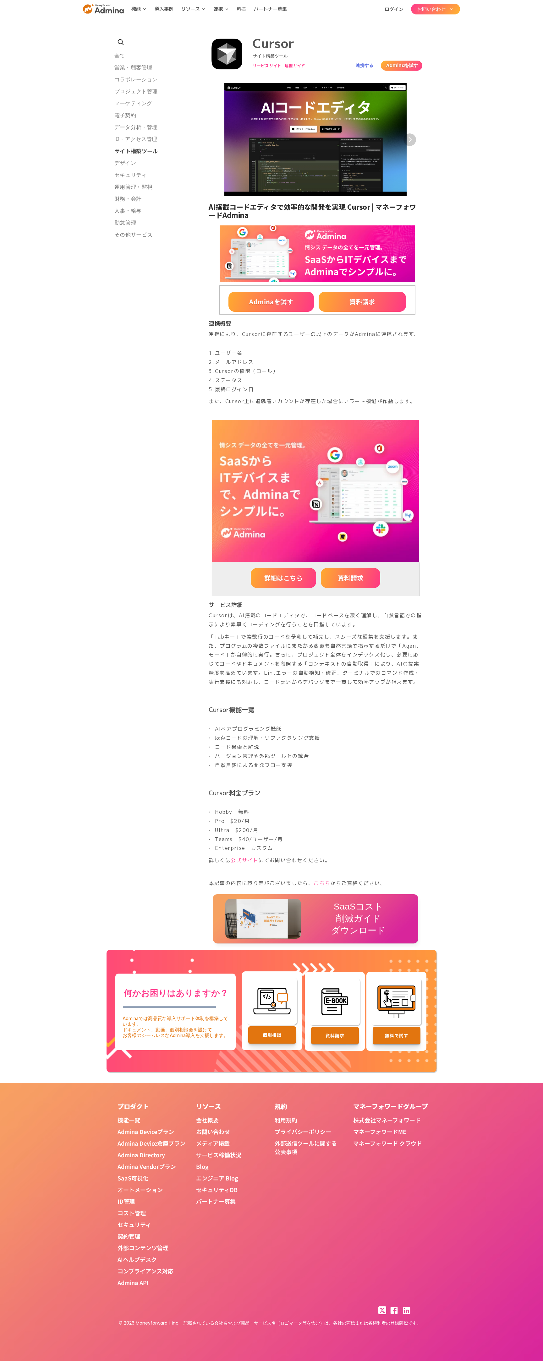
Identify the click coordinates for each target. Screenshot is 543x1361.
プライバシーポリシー (303, 1131)
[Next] (409, 139)
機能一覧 (129, 1120)
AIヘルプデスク (137, 1259)
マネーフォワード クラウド (387, 1143)
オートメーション (140, 1189)
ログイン (394, 9)
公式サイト (244, 860)
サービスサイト (267, 65)
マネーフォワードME (379, 1131)
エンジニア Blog (217, 1178)
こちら (322, 883)
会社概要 (207, 1120)
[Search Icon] (120, 42)
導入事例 (164, 9)
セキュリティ (134, 1224)
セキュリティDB (217, 1189)
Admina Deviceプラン (146, 1131)
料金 (241, 9)
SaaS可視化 (133, 1178)
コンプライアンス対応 (145, 1271)
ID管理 (126, 1201)
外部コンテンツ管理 (143, 1248)
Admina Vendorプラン (147, 1166)
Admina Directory (141, 1155)
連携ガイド (295, 65)
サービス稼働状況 (218, 1155)
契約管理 (129, 1236)
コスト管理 (132, 1213)
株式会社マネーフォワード (387, 1120)
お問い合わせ (213, 1131)
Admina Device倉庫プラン (151, 1143)
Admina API (133, 1282)
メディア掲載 (213, 1143)
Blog (202, 1166)
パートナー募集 (270, 9)
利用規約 (286, 1120)
